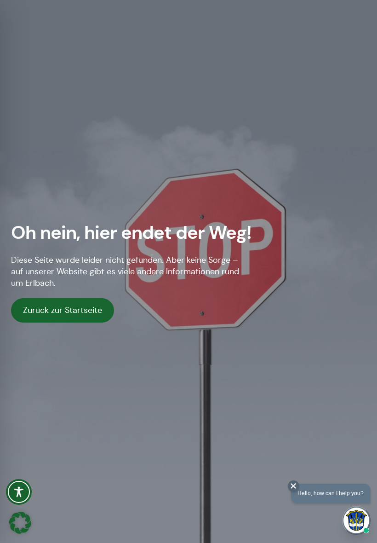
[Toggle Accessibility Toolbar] (19, 492)
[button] (20, 523)
